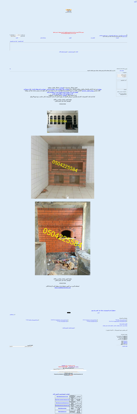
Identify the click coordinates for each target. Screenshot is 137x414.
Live (58, 321)
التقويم (70, 37)
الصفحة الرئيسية (62, 394)
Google (27, 319)
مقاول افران (35, 89)
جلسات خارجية (74, 92)
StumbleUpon (53, 319)
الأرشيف (57, 394)
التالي (60, 51)
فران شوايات (27, 89)
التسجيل (117, 37)
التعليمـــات (93, 37)
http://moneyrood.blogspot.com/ (62, 402)
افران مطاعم (61, 93)
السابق (77, 51)
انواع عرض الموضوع (13, 41)
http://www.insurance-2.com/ (62, 396)
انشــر (98, 312)
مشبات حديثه (66, 92)
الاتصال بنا (67, 394)
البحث (17, 37)
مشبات (62, 87)
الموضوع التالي (65, 327)
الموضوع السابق (71, 327)
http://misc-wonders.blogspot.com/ (62, 399)
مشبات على (122, 70)
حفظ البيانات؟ (12, 34)
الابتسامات (125, 342)
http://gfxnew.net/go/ (62, 408)
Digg (116, 319)
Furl (87, 321)
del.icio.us (84, 319)
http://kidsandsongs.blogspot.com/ (62, 405)
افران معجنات (69, 93)
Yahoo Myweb (111, 321)
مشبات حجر (58, 89)
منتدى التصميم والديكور (103, 35)
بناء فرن (114, 325)
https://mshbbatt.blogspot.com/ (63, 287)
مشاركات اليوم (43, 37)
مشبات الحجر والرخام (88, 90)
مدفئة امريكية (50, 92)
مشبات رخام (65, 89)
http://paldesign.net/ (62, 411)
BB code (125, 341)
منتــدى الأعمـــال (122, 35)
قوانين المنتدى (124, 346)
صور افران (55, 93)
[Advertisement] (67, 2)
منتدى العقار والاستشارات (113, 35)
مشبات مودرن (58, 92)
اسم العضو (23, 34)
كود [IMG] (125, 343)
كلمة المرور (23, 36)
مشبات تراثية (42, 89)
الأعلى (54, 394)
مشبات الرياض (50, 89)
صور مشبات (105, 325)
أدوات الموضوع (20, 41)
